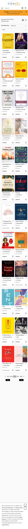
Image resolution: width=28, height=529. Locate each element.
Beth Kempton (20, 223)
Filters (3, 29)
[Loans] (22, 8)
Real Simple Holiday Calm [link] (7, 164)
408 (21, 376)
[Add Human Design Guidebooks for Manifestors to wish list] (26, 370)
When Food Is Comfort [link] (7, 136)
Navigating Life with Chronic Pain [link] (20, 107)
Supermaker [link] (19, 306)
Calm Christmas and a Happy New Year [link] (20, 221)
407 (18, 376)
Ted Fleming (19, 194)
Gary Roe (19, 280)
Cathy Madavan (7, 52)
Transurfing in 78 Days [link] (7, 363)
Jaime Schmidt (20, 308)
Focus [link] (4, 79)
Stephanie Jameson (8, 223)
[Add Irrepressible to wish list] (13, 57)
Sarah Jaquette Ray (8, 337)
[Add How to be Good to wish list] (26, 86)
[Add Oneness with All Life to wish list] (26, 257)
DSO (18, 337)
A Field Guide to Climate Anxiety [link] (7, 335)
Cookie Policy (5, 524)
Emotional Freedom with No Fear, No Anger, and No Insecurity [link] (7, 107)
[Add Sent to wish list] (13, 314)
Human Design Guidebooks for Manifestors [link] (20, 363)
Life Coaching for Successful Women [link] (7, 249)
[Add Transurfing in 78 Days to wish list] (13, 370)
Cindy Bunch (19, 166)
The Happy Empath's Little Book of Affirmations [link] (7, 221)
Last (21, 380)
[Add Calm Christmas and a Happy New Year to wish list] (26, 228)
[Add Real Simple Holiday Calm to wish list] (13, 171)
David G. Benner (7, 194)
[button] (23, 20)
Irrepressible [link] (6, 50)
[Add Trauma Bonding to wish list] (13, 285)
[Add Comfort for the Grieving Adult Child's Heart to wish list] (26, 285)
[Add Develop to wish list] (26, 200)
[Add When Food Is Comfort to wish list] (13, 143)
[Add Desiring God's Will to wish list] (13, 200)
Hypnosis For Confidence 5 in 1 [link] (20, 50)
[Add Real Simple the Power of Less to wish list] (26, 143)
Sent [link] (4, 306)
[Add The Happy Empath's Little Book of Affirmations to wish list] (13, 228)
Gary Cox (19, 81)
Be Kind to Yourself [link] (20, 164)
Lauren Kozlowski (7, 280)
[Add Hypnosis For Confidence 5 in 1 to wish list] (26, 57)
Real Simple (19, 137)
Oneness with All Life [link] (20, 249)
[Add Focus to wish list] (13, 86)
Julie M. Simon (7, 137)
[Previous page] (5, 376)
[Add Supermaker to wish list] (26, 314)
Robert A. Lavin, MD (21, 109)
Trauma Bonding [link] (7, 278)
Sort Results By (5, 25)
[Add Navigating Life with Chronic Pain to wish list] (26, 114)
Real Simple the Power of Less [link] (20, 136)
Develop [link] (18, 193)
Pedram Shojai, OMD (8, 81)
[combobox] (10, 8)
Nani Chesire (19, 365)
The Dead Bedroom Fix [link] (20, 335)
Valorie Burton (7, 251)
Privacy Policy (19, 507)
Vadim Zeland (7, 365)
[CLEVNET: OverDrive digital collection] (14, 3)
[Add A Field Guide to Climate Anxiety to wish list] (13, 342)
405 (11, 376)
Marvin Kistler (6, 109)
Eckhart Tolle (19, 251)
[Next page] (24, 376)
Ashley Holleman (7, 308)
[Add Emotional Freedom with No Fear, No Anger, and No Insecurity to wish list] (13, 114)
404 (8, 376)
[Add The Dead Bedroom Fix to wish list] (26, 342)
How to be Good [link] (20, 79)
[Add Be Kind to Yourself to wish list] (26, 171)
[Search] (2, 8)
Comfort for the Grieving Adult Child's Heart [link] (20, 278)
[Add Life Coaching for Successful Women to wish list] (13, 257)
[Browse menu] (25, 8)
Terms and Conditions (7, 507)
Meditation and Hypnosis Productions (21, 52)
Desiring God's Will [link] (7, 193)
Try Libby (6, 12)
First (8, 380)
